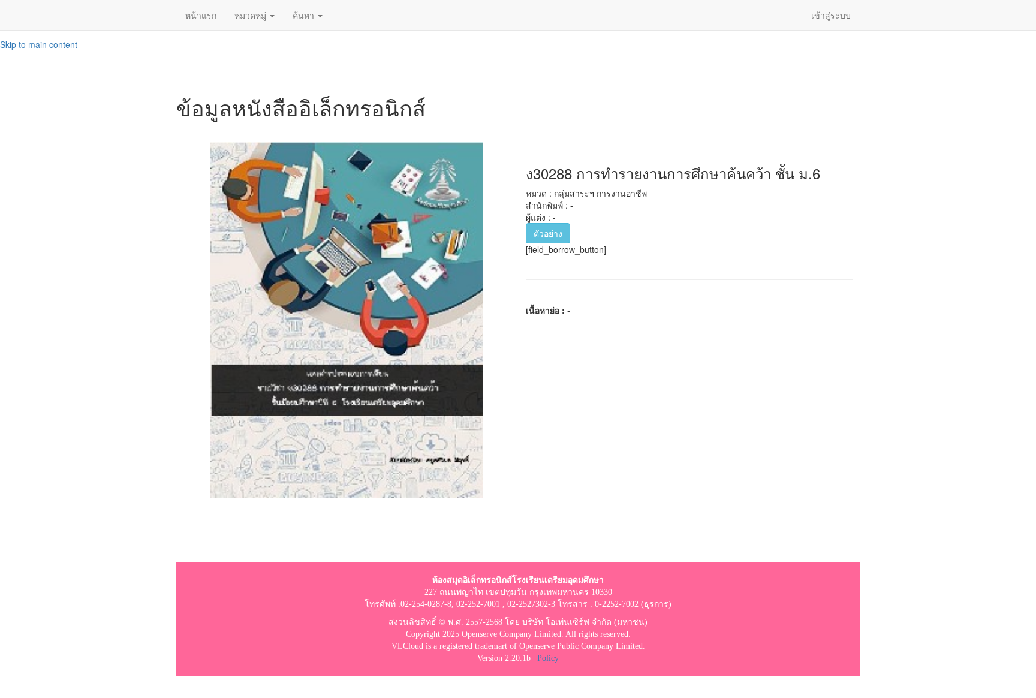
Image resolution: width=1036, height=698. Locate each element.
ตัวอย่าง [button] (548, 233)
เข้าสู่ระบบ (831, 15)
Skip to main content (38, 44)
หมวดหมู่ (251, 15)
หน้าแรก (200, 15)
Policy (548, 658)
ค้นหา (305, 15)
